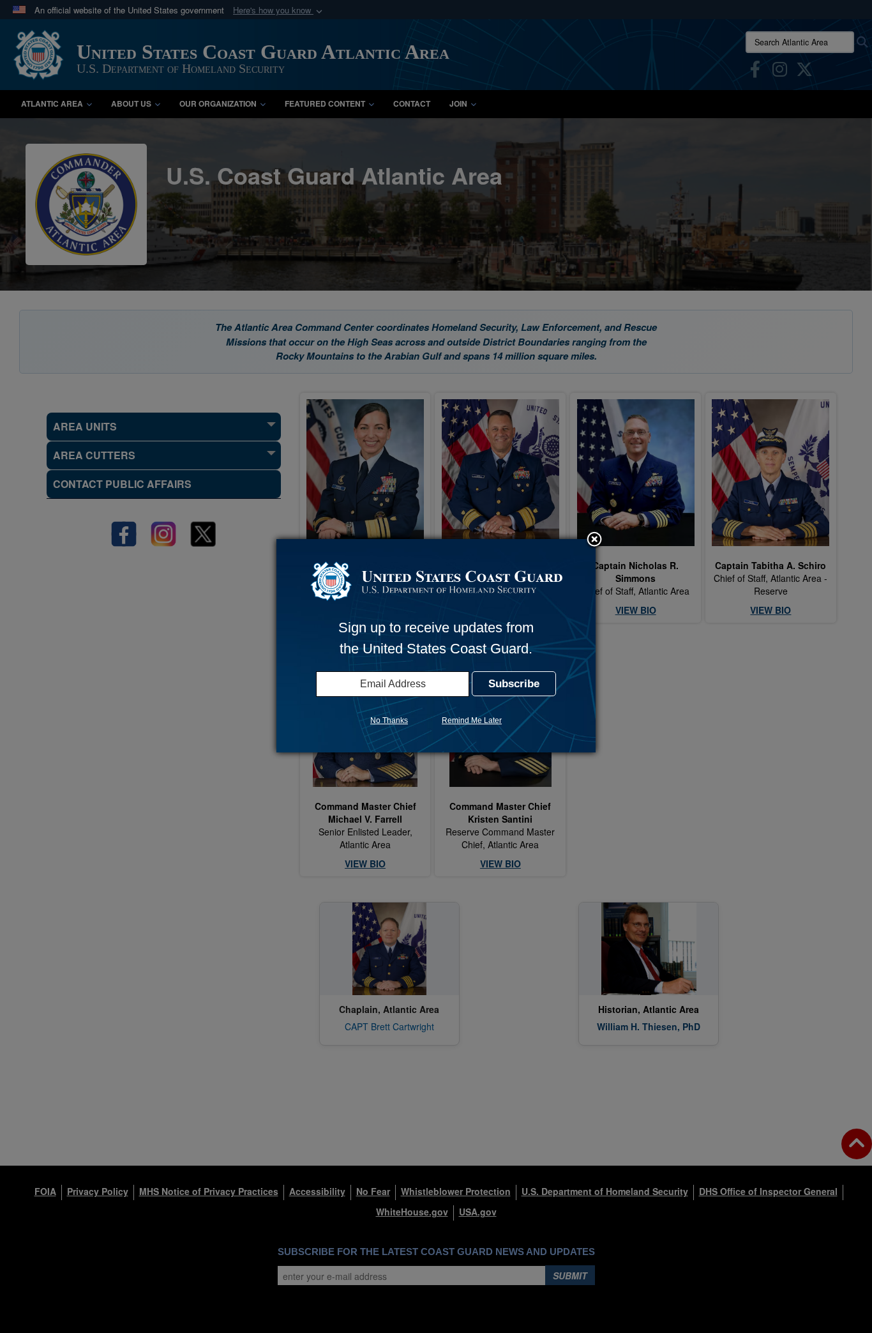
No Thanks (389, 720)
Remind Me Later (472, 720)
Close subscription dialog (594, 540)
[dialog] (436, 645)
